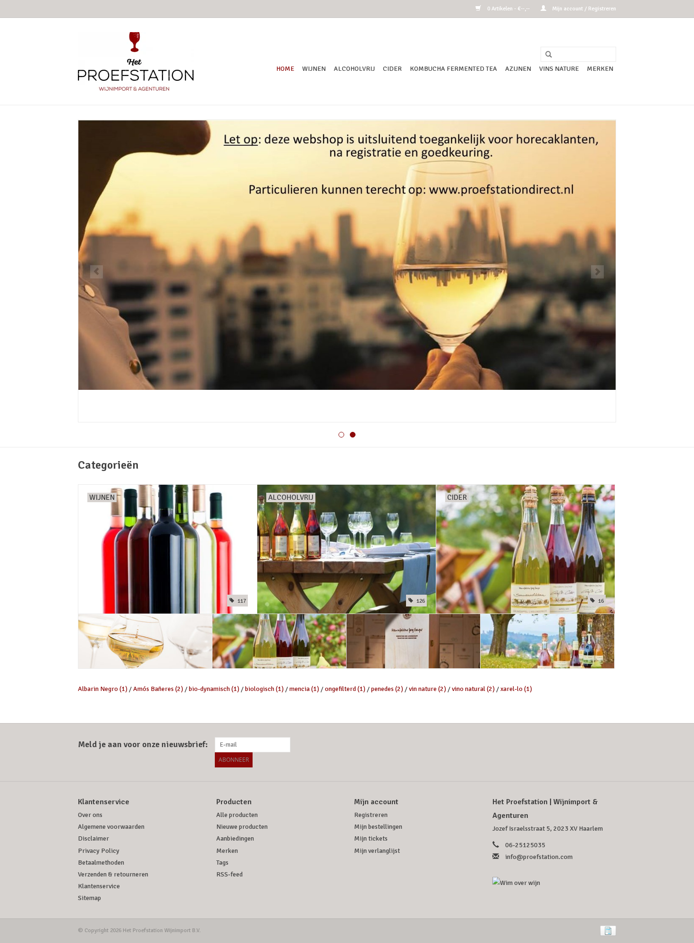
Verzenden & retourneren (113, 874)
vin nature (427, 689)
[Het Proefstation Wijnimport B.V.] (136, 61)
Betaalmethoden (101, 863)
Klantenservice (99, 886)
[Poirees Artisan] (413, 641)
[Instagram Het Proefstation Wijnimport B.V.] (608, 744)
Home (285, 69)
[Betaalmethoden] (606, 930)
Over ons (90, 815)
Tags (222, 863)
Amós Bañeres (158, 689)
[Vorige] (96, 271)
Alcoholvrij (354, 69)
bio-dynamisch (214, 689)
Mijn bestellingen (378, 827)
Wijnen (314, 69)
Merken (600, 69)
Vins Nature (559, 69)
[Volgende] (597, 271)
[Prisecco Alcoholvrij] (547, 641)
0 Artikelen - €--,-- (508, 8)
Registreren (371, 815)
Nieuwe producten (242, 827)
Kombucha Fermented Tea (453, 69)
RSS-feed (229, 874)
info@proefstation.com (539, 857)
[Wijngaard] (347, 271)
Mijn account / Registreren (583, 8)
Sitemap (89, 898)
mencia (304, 689)
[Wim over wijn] (554, 883)
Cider (392, 69)
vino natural (473, 689)
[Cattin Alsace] (145, 641)
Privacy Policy (98, 851)
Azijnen (518, 69)
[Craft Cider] (279, 641)
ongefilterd (345, 689)
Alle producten (237, 815)
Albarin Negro (102, 689)
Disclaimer (93, 838)
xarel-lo (516, 689)
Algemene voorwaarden (111, 827)
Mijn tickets (371, 838)
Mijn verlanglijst (377, 851)
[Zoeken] (545, 55)
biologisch (264, 689)
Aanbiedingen (235, 838)
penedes (387, 689)
